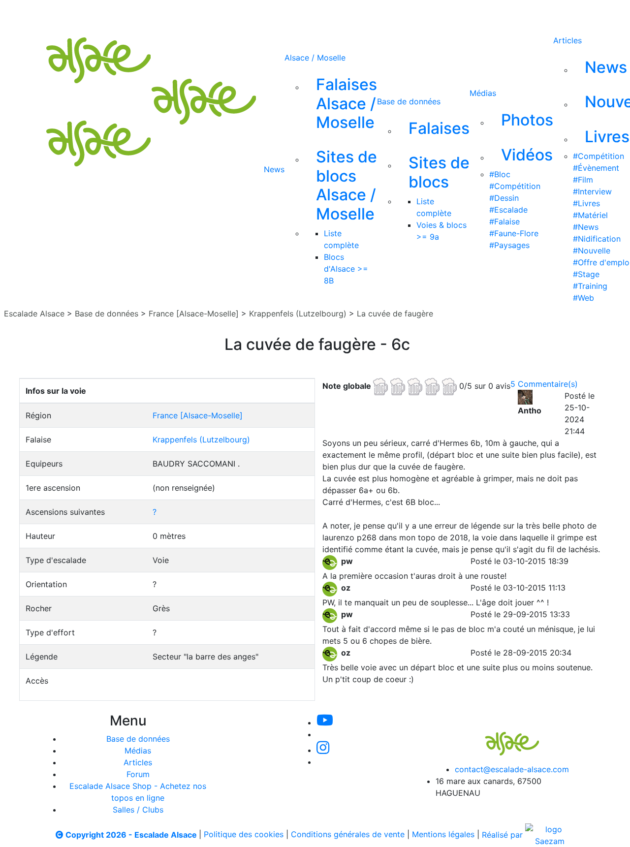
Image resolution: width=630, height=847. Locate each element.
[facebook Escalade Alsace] (379, 14)
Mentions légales (443, 835)
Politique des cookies (244, 835)
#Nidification (597, 239)
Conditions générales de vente (348, 835)
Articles (567, 40)
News (274, 169)
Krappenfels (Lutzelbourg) (297, 313)
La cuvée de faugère (395, 313)
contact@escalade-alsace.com (512, 769)
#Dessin (504, 198)
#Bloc (499, 174)
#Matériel (590, 215)
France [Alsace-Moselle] (194, 313)
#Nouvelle (591, 250)
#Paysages (509, 245)
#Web (583, 298)
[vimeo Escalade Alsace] (314, 14)
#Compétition (514, 186)
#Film (583, 180)
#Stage (586, 274)
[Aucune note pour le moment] (416, 385)
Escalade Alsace (34, 313)
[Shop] (412, 14)
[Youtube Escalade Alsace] (280, 14)
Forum (138, 774)
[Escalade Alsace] (502, 737)
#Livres (586, 203)
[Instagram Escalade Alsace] (322, 750)
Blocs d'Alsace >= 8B (346, 268)
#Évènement (596, 168)
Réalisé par (503, 835)
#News (585, 227)
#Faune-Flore (513, 233)
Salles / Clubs (138, 810)
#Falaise (504, 221)
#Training (590, 286)
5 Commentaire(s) (544, 384)
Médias (483, 93)
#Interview (592, 191)
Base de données (409, 101)
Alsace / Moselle (315, 58)
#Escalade (508, 210)
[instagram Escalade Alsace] (347, 14)
